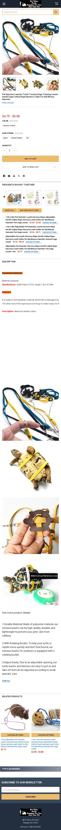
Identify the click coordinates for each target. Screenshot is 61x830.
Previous (3, 728)
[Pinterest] (24, 176)
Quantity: (7, 145)
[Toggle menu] (4, 4)
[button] (30, 167)
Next (58, 728)
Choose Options (49, 223)
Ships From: (12, 133)
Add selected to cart (29, 210)
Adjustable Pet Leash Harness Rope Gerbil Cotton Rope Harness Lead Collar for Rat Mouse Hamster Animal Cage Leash (31, 239)
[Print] (14, 176)
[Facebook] (4, 176)
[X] (19, 176)
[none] (30, 46)
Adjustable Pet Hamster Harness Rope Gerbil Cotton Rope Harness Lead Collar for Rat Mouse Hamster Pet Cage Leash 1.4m (31, 249)
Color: (10, 121)
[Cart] (57, 4)
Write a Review (8, 103)
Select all (9, 210)
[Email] (9, 176)
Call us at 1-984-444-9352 (30, 827)
